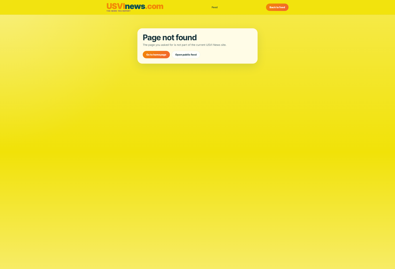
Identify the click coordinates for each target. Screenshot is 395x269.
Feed (215, 7)
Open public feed (186, 54)
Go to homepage (156, 54)
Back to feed (277, 7)
